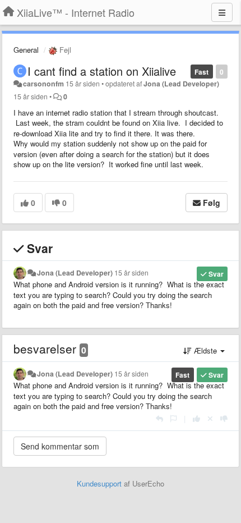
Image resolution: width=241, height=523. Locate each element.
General (26, 49)
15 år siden (131, 273)
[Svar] (159, 418)
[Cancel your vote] (210, 418)
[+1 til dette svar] (196, 418)
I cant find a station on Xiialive (101, 71)
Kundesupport (99, 483)
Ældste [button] (205, 350)
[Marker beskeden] (173, 418)
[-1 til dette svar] (224, 418)
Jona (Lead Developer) (181, 84)
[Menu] (222, 12)
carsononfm (43, 84)
